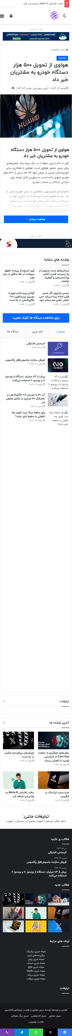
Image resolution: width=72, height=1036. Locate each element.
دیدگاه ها (12, 332)
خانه (63, 50)
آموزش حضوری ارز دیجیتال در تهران (25, 821)
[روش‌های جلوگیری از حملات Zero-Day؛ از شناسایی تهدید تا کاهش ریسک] (53, 740)
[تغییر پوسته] (64, 17)
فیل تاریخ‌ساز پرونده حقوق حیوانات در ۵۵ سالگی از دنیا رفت (19, 274)
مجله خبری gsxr (36, 967)
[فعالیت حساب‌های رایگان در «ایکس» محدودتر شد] (58, 926)
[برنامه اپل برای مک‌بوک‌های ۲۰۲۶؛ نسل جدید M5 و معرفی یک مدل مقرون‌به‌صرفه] (13, 926)
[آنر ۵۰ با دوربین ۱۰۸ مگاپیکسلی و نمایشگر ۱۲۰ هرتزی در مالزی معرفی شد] (58, 400)
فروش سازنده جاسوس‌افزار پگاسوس (25, 360)
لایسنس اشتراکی (36, 343)
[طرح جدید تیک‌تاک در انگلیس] (53, 780)
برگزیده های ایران (36, 955)
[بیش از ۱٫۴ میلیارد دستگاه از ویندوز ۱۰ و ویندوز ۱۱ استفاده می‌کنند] (58, 382)
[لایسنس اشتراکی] (58, 349)
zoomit (55, 50)
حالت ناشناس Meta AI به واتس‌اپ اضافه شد (40, 3)
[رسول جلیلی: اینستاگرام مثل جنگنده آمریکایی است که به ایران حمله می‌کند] (13, 913)
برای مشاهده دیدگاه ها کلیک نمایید (36, 318)
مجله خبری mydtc (36, 971)
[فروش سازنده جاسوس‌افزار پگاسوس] (58, 365)
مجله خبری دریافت (36, 979)
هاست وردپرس (36, 1022)
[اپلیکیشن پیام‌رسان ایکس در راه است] (18, 740)
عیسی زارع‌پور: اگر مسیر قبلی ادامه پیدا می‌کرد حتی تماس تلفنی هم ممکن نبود (54, 296)
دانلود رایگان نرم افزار (55, 821)
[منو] (2, 17)
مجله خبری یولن (36, 959)
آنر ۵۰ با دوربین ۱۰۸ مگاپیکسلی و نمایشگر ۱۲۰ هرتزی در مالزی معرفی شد (25, 398)
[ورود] (11, 17)
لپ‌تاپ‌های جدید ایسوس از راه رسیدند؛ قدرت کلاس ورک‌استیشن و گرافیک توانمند (54, 276)
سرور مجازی (38, 1010)
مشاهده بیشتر (36, 219)
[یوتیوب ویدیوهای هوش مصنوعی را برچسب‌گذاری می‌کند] (36, 926)
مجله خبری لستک (36, 963)
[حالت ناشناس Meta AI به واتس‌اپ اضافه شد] (18, 780)
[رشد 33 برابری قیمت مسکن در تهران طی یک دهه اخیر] (58, 899)
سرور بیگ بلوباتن (19, 1016)
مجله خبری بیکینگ (36, 951)
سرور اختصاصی (38, 1016)
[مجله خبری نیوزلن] (55, 15)
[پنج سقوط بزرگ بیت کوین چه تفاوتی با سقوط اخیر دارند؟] (58, 550)
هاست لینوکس (36, 29)
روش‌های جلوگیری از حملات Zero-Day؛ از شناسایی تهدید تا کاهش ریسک (53, 756)
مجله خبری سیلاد (36, 975)
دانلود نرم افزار (36, 236)
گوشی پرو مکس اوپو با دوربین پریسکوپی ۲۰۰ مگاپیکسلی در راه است (21, 296)
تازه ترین (37, 332)
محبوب (60, 332)
